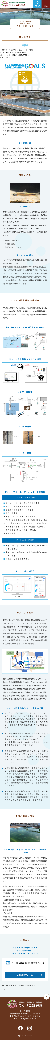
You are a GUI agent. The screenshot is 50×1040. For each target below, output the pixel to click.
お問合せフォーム (25, 974)
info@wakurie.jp (28, 1018)
